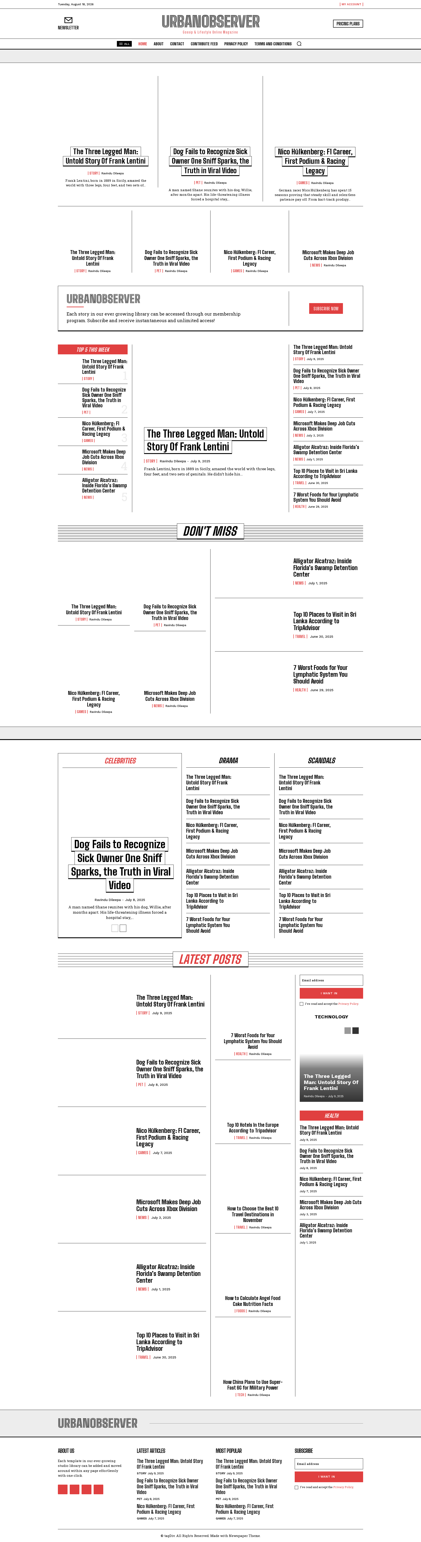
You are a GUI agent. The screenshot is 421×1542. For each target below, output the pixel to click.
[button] (299, 43)
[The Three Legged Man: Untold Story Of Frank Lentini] (105, 114)
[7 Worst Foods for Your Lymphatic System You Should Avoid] (252, 678)
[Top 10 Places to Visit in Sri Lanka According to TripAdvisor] (252, 624)
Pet (198, 182)
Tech (240, 1395)
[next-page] (123, 928)
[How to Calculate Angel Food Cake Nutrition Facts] (253, 1268)
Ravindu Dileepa (112, 173)
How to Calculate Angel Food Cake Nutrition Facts (252, 1301)
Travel (300, 483)
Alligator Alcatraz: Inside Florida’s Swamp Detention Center (104, 485)
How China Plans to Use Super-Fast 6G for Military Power (253, 1385)
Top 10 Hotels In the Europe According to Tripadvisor (253, 1128)
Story (93, 173)
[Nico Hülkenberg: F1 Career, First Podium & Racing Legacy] (315, 114)
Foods (240, 1311)
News (316, 265)
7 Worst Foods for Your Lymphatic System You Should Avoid (326, 497)
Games (303, 183)
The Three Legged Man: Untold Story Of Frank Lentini (92, 258)
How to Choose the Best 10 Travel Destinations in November (252, 1214)
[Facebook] (63, 1489)
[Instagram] (74, 1489)
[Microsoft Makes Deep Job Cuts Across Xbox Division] (328, 231)
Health (300, 506)
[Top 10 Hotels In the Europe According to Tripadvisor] (253, 1094)
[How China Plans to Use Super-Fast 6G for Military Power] (253, 1351)
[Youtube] (98, 1489)
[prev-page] (115, 928)
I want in (329, 993)
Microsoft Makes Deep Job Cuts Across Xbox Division (328, 255)
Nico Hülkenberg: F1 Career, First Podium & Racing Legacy (315, 161)
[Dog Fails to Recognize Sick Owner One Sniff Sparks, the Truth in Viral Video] (210, 114)
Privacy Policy (348, 1004)
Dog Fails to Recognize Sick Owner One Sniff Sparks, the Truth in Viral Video (210, 161)
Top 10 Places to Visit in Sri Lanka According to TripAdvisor (325, 473)
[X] (86, 1489)
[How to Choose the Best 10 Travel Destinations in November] (253, 1178)
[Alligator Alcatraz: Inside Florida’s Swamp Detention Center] (68, 487)
